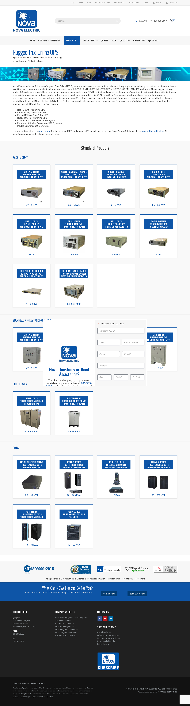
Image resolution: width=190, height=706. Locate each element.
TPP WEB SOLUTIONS (167, 692)
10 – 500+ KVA (73, 431)
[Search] (117, 21)
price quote (45, 131)
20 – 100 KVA (31, 431)
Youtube (105, 618)
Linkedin (111, 618)
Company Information (49, 40)
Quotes (104, 40)
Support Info (88, 40)
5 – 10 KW (158, 368)
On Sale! (156, 40)
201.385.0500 (18, 634)
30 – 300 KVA (158, 495)
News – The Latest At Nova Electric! (94, 2)
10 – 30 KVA (31, 545)
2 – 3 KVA (116, 205)
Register (173, 2)
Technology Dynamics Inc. (66, 632)
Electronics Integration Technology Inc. (71, 617)
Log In (159, 2)
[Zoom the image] (31, 182)
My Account (134, 2)
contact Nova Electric (153, 131)
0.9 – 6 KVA (31, 205)
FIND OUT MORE (74, 304)
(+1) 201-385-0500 (158, 21)
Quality (124, 40)
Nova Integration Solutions (66, 629)
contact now (109, 594)
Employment (119, 2)
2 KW (158, 254)
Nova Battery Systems (64, 626)
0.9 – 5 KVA (74, 205)
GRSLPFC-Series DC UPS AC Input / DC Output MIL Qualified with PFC (31, 273)
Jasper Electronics (63, 620)
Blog (114, 40)
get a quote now (137, 594)
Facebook (100, 618)
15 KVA (116, 495)
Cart (146, 2)
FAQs (73, 2)
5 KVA (31, 254)
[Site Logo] (27, 21)
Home (32, 40)
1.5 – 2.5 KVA (158, 205)
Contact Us (139, 40)
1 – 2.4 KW (31, 304)
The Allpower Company (65, 635)
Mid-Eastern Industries (64, 623)
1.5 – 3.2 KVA (31, 495)
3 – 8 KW (73, 254)
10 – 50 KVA (74, 545)
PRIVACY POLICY (38, 683)
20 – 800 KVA (74, 495)
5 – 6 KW (116, 254)
